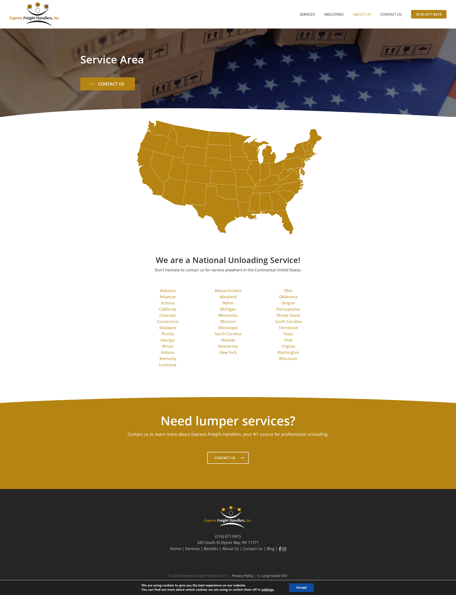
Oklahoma (288, 296)
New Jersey (228, 346)
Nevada (228, 340)
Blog (271, 548)
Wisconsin (288, 358)
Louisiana (167, 364)
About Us (230, 548)
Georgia (168, 340)
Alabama (168, 290)
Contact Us (253, 548)
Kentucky (168, 358)
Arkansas (168, 296)
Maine (228, 303)
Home (175, 548)
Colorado (167, 315)
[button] (108, 84)
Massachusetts (228, 290)
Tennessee (288, 327)
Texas (288, 333)
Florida (168, 333)
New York (228, 352)
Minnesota (228, 315)
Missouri (228, 321)
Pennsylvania (288, 309)
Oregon (288, 303)
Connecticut (168, 321)
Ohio (288, 290)
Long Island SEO (274, 575)
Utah (288, 340)
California (167, 309)
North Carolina (228, 333)
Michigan (228, 309)
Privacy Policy (243, 575)
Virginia (288, 346)
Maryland (228, 296)
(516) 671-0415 (228, 536)
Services (192, 548)
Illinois (167, 346)
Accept (301, 587)
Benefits (211, 548)
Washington (288, 352)
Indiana (167, 352)
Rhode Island (288, 315)
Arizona (168, 303)
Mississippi (228, 327)
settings (267, 590)
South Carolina (288, 321)
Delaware (167, 327)
